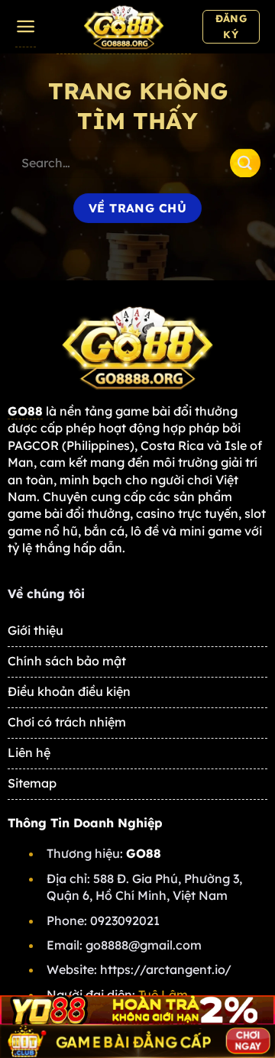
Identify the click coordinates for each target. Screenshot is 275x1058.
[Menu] (25, 26)
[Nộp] (245, 162)
